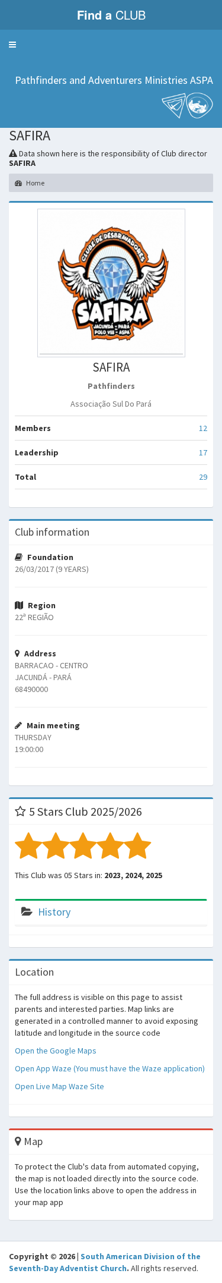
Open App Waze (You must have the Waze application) (110, 1068)
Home (34, 182)
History (54, 912)
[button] (12, 44)
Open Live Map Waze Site (59, 1086)
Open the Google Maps (55, 1050)
